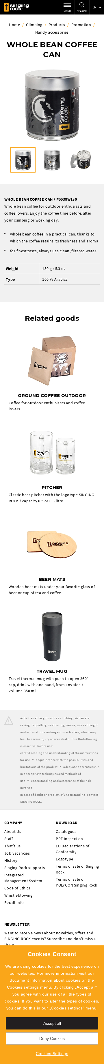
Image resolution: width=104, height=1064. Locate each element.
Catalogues (66, 831)
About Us (12, 831)
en (94, 7)
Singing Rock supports (24, 867)
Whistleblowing (18, 895)
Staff (8, 838)
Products (57, 24)
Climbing (34, 24)
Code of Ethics (17, 888)
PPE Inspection (69, 838)
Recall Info (14, 902)
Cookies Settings (52, 1053)
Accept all (52, 1023)
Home (14, 24)
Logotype (64, 859)
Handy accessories (52, 32)
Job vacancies (17, 853)
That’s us (12, 846)
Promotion (81, 24)
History (11, 860)
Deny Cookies (52, 1038)
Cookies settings (23, 987)
